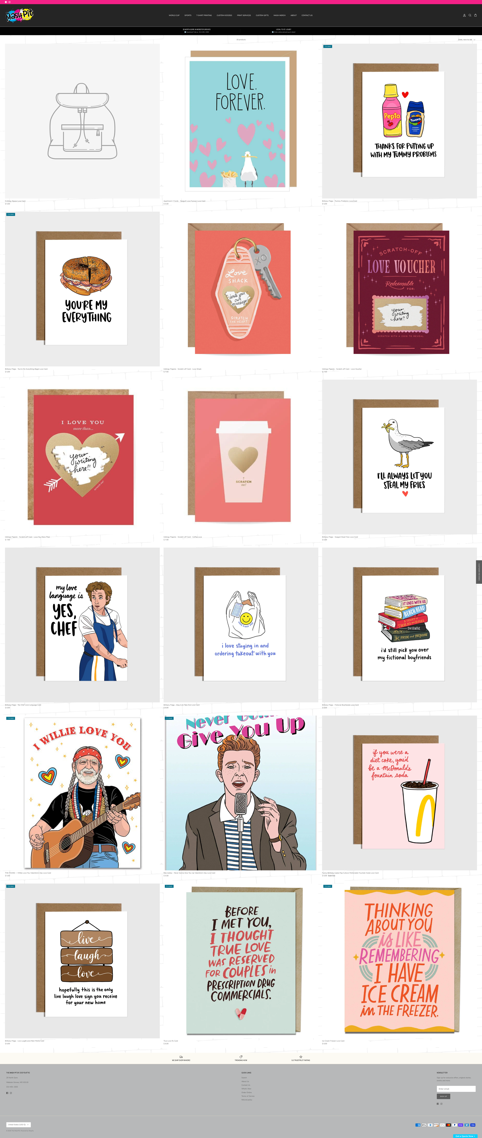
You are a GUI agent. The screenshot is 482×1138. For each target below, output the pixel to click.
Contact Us (246, 1085)
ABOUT (294, 15)
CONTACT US (307, 15)
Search (244, 1077)
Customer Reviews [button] (479, 572)
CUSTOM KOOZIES (224, 15)
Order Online (247, 1092)
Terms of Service (248, 1096)
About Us (245, 1081)
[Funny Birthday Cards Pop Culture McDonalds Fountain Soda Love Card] (399, 793)
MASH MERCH (280, 15)
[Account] (464, 15)
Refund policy (247, 1100)
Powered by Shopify (27, 1131)
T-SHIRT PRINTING (204, 15)
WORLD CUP (174, 15)
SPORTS (188, 15)
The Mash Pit (16, 1131)
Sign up (443, 1096)
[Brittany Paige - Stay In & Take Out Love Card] (241, 625)
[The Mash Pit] (19, 15)
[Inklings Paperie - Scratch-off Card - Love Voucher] (399, 289)
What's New (246, 1089)
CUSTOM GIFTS (262, 15)
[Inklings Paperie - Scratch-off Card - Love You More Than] (82, 457)
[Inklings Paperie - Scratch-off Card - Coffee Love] (241, 457)
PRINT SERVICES (244, 15)
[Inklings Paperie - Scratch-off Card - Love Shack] (241, 289)
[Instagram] (9, 2)
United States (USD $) (16, 1124)
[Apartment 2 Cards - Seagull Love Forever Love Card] (241, 121)
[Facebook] (6, 2)
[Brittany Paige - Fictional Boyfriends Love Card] (399, 625)
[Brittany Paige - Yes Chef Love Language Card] (82, 625)
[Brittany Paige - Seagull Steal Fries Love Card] (399, 457)
